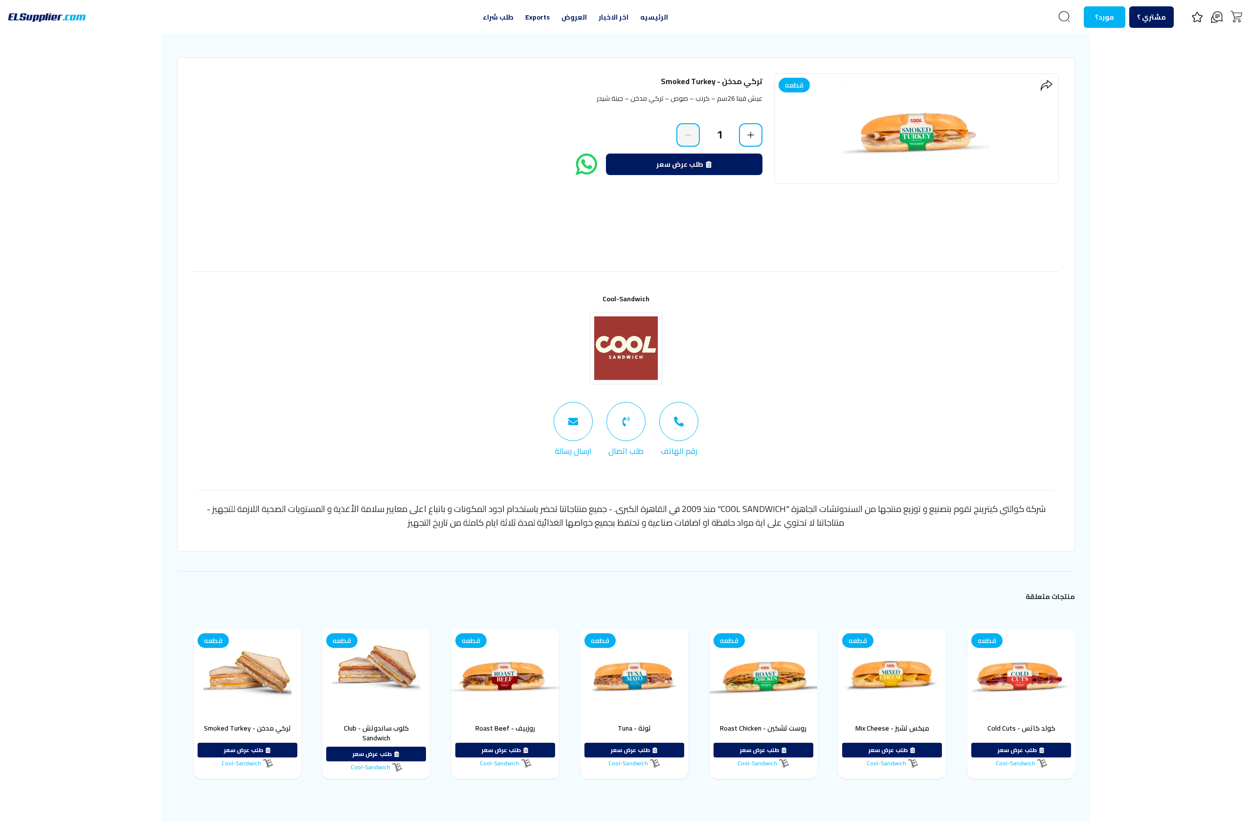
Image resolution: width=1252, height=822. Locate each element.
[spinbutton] (719, 134)
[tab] (678, 429)
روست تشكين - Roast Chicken (763, 728)
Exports (537, 17)
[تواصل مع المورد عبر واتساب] (586, 164)
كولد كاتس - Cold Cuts (1021, 728)
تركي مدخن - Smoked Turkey (247, 728)
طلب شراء (498, 17)
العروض (574, 17)
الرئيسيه (654, 17)
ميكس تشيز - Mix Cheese (892, 728)
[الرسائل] (1217, 17)
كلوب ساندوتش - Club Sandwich (376, 733)
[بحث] (1064, 16)
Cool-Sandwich (626, 298)
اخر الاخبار (613, 17)
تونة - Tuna (634, 728)
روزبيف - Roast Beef (505, 728)
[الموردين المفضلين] (1197, 17)
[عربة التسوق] (1236, 16)
